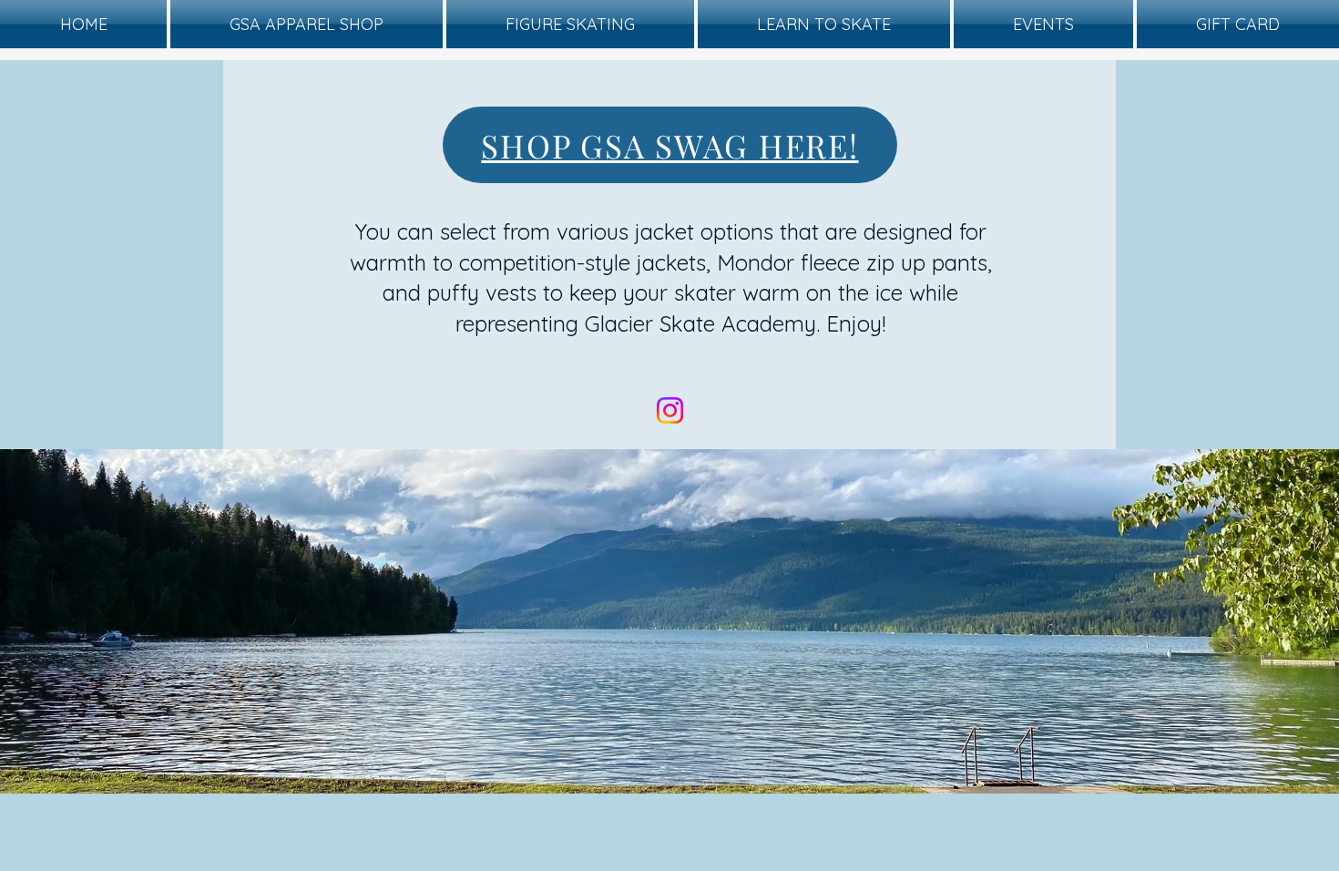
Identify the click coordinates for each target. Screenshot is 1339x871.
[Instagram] (670, 410)
